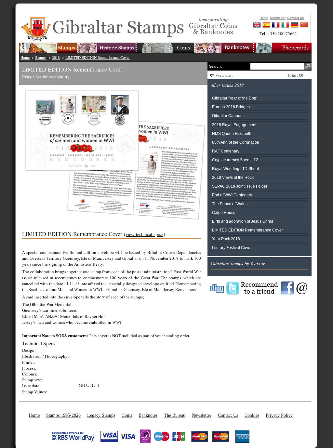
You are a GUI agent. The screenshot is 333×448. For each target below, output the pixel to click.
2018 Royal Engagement (234, 125)
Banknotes (148, 415)
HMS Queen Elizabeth (231, 133)
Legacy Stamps (101, 415)
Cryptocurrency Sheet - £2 (235, 160)
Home (25, 57)
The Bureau (174, 415)
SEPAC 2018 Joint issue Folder (239, 186)
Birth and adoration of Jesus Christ (242, 221)
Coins (127, 415)
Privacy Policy (279, 415)
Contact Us (228, 415)
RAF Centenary (225, 151)
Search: (215, 66)
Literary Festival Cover (232, 247)
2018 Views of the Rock (233, 177)
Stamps (41, 57)
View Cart (224, 75)
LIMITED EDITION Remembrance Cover (97, 57)
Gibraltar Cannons (228, 115)
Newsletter (201, 415)
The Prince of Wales (229, 204)
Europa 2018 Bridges (231, 107)
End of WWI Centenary (232, 195)
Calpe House (223, 212)
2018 (56, 57)
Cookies (252, 415)
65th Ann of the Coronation (235, 142)
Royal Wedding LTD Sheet (235, 168)
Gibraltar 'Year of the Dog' (234, 98)
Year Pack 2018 (226, 239)
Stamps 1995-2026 (63, 415)
